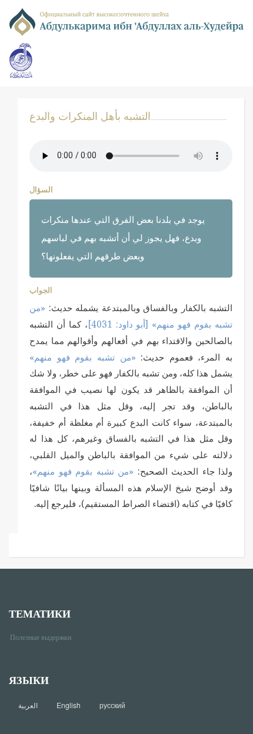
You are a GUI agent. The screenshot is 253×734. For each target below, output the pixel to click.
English (68, 705)
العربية (28, 705)
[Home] (126, 20)
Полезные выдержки (45, 637)
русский (112, 705)
